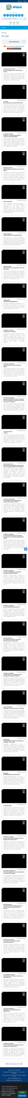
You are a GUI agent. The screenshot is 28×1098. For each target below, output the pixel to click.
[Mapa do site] (19, 15)
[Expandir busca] (24, 41)
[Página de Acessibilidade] (22, 15)
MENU (4, 27)
